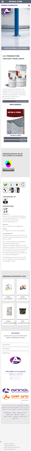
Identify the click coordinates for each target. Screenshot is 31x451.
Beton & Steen (10, 414)
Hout (15, 412)
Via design (14, 409)
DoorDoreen (26, 409)
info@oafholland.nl (15, 377)
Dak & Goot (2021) (8, 416)
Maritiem (18, 414)
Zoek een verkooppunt (21, 101)
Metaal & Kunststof (22, 412)
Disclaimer (9, 407)
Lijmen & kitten (24, 416)
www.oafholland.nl (16, 379)
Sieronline (4, 409)
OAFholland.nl (21, 405)
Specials (16, 416)
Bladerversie (23, 141)
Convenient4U (20, 409)
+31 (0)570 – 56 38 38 (16, 375)
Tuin (23, 414)
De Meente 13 (12, 374)
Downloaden (23, 138)
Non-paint (16, 418)
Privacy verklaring (15, 407)
